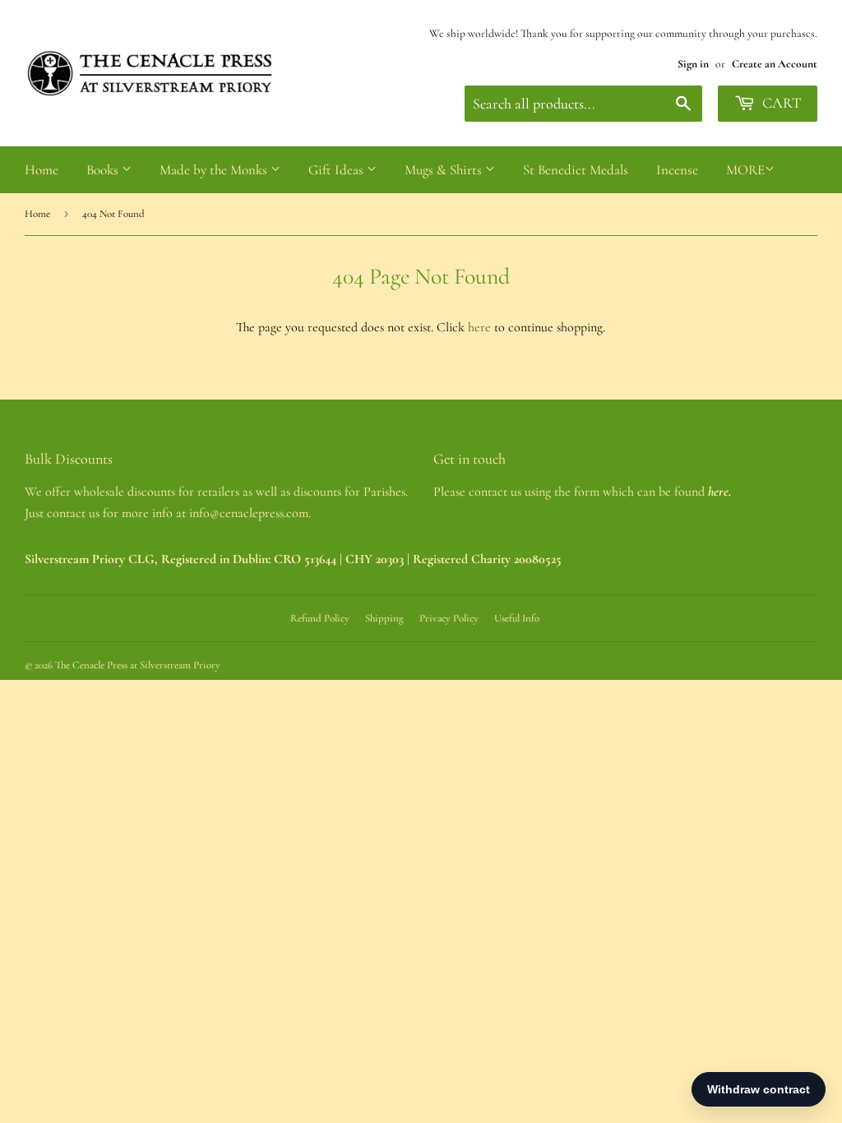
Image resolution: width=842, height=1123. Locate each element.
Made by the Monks (215, 169)
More (745, 169)
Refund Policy (319, 618)
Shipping (384, 618)
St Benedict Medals (575, 169)
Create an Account (774, 64)
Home (41, 169)
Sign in (693, 64)
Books (104, 169)
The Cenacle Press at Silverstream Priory (137, 665)
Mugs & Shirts (445, 169)
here (479, 327)
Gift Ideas (337, 169)
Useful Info (516, 618)
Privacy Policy (449, 618)
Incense (677, 169)
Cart (780, 103)
